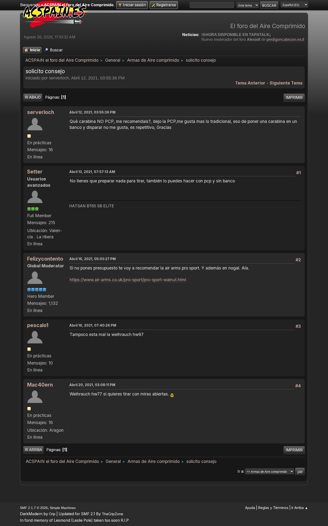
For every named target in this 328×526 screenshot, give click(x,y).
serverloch (40, 112)
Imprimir (294, 97)
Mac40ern (40, 385)
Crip (52, 514)
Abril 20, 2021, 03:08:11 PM (92, 385)
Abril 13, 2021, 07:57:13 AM (92, 172)
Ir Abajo (33, 97)
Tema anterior (250, 82)
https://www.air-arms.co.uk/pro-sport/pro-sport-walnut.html (128, 279)
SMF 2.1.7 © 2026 (34, 508)
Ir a (240, 471)
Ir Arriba (33, 450)
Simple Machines (63, 508)
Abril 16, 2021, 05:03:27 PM (92, 259)
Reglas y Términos (273, 508)
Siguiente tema (286, 82)
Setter (35, 172)
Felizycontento (45, 259)
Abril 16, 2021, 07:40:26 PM (92, 325)
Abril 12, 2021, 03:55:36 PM (92, 112)
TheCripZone (112, 514)
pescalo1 (38, 325)
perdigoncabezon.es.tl (285, 39)
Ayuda (250, 508)
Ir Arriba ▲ (300, 508)
